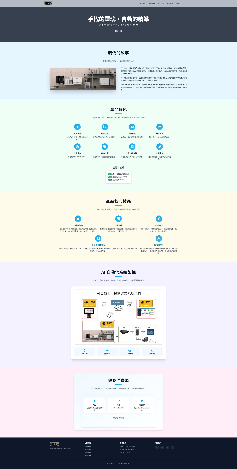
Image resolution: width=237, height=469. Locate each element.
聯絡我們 (88, 456)
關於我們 (143, 3)
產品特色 (152, 3)
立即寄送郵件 (118, 418)
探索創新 (118, 31)
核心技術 (161, 3)
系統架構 (170, 3)
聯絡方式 (179, 3)
